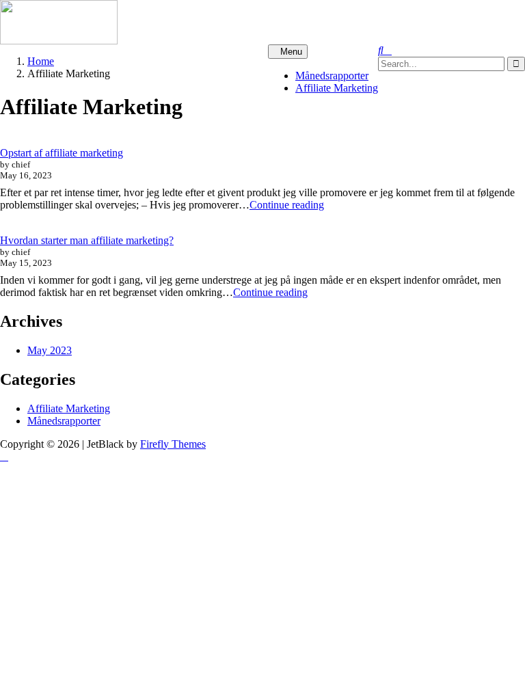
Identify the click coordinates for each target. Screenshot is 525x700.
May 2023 (49, 350)
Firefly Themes (173, 444)
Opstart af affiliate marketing (61, 153)
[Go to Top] (4, 456)
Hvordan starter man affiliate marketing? (87, 240)
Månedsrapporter (331, 75)
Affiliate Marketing (336, 88)
